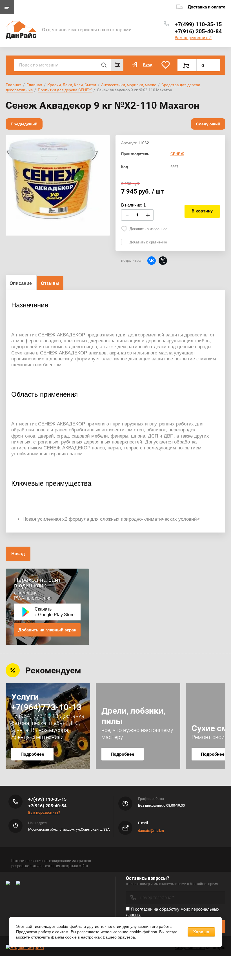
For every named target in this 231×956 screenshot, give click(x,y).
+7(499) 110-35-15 (198, 24)
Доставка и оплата (207, 7)
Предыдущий (24, 124)
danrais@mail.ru (151, 830)
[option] (58, 185)
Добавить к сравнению (148, 242)
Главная (13, 85)
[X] (163, 260)
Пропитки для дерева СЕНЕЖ (65, 90)
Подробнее (32, 754)
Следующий (208, 124)
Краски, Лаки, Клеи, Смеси (71, 85)
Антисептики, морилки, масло (128, 85)
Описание (21, 283)
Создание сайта (190, 947)
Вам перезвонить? (193, 37)
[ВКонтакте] (151, 260)
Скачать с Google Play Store (55, 612)
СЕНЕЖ (177, 154)
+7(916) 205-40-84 (198, 31)
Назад (18, 553)
